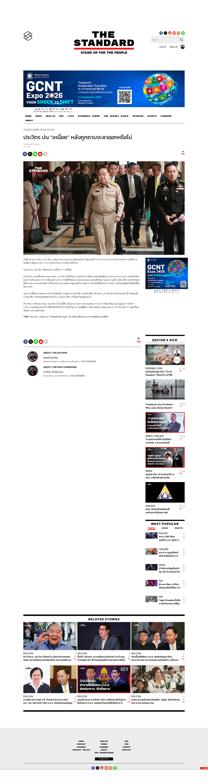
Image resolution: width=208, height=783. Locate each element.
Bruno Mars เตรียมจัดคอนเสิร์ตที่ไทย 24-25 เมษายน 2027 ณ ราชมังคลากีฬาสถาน (170, 586)
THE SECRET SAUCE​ (116, 116)
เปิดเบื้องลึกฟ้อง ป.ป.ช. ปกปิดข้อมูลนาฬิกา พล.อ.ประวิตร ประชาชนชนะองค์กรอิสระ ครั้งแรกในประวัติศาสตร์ (154, 658)
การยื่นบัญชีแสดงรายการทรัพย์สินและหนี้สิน (89, 316)
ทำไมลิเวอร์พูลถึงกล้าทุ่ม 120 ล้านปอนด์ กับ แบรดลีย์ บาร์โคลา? (169, 570)
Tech (159, 368)
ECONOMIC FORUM (89, 116)
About (104, 750)
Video (104, 744)
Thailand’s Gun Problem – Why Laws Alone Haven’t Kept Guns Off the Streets (159, 406)
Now (126, 744)
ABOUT (29, 121)
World (148, 436)
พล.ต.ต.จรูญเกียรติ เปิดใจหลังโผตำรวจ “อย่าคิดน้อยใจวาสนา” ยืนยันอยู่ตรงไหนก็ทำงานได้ (170, 554)
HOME (28, 116)
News (81, 741)
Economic (150, 368)
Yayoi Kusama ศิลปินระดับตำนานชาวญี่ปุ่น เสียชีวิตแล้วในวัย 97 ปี (170, 602)
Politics (47, 129)
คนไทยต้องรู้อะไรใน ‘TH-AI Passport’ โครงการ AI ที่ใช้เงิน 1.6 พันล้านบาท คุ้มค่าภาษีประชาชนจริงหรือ (159, 373)
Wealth (104, 741)
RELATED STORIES (104, 619)
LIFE (71, 116)
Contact (126, 750)
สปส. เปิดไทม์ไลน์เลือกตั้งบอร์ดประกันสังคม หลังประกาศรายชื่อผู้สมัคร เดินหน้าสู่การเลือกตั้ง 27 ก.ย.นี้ (158, 511)
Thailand (31, 129)
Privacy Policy (81, 750)
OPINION (137, 116)
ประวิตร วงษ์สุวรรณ (40, 316)
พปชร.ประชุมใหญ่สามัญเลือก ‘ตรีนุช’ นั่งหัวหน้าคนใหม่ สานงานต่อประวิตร (155, 701)
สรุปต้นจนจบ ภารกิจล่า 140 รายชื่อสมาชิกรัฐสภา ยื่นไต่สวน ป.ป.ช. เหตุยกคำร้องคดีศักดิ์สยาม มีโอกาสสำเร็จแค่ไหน (101, 701)
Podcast (81, 744)
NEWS (39, 116)
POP (61, 116)
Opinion (81, 747)
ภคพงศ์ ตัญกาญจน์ (59, 316)
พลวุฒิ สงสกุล (33, 144)
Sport (162, 565)
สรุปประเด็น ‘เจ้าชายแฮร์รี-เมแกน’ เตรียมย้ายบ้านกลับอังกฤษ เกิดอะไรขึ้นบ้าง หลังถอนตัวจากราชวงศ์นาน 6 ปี (159, 476)
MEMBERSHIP (104, 759)
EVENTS (152, 116)
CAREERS (166, 116)
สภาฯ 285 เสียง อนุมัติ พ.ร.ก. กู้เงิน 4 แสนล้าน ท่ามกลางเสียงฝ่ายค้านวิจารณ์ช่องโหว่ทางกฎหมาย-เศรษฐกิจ (169, 538)
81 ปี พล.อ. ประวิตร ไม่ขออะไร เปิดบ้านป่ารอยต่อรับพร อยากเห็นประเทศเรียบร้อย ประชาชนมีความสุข (47, 658)
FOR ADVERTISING (104, 753)
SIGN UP (174, 46)
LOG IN (162, 46)
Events (126, 747)
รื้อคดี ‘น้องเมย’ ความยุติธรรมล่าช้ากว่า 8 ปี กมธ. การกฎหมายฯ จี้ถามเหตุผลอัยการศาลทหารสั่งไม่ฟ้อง (101, 658)
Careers (103, 747)
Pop (126, 741)
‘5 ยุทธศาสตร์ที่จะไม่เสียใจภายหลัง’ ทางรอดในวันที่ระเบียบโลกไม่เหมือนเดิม (158, 441)
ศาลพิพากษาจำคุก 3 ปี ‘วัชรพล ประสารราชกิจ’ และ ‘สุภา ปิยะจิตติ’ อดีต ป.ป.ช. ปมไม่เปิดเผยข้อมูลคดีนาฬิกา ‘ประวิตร (47, 701)
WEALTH (50, 116)
